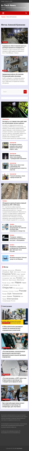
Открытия (7, 287)
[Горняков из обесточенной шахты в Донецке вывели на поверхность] (14, 36)
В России (23, 272)
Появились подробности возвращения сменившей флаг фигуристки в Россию (18, 249)
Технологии (5, 119)
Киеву (14, 278)
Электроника (12, 299)
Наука (18, 282)
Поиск (25, 91)
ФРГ (22, 296)
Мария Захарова (12, 280)
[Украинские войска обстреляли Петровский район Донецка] (14, 64)
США (9, 294)
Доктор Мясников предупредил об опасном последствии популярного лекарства (18, 228)
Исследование (5, 278)
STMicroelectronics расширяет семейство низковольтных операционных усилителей (12, 328)
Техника (5, 42)
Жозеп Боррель (14, 276)
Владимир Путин (9, 274)
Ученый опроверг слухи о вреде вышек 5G (17, 176)
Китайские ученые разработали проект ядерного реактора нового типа (16, 147)
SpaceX (19, 272)
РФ (14, 288)
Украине (9, 296)
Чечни (4, 299)
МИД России (5, 280)
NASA (15, 272)
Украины (16, 296)
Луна (24, 278)
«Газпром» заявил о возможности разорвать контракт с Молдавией (18, 238)
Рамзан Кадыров (19, 288)
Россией (16, 291)
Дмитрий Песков (6, 276)
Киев (11, 278)
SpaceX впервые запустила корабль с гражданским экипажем (18, 157)
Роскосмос (11, 291)
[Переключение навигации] (3, 13)
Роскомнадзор (5, 291)
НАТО (12, 283)
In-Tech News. (8, 5)
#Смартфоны (5, 272)
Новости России (13, 285)
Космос (19, 278)
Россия (4, 294)
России (22, 290)
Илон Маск (21, 276)
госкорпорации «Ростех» (8, 301)
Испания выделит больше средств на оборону (18, 258)
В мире (18, 274)
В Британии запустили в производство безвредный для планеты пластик (18, 167)
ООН (19, 285)
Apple (11, 272)
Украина (4, 296)
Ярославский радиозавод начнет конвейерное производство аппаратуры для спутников (13, 405)
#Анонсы (18, 270)
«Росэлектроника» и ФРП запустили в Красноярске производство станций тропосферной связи (14, 380)
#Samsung (4, 270)
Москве (9, 282)
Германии (23, 274)
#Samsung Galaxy (11, 270)
